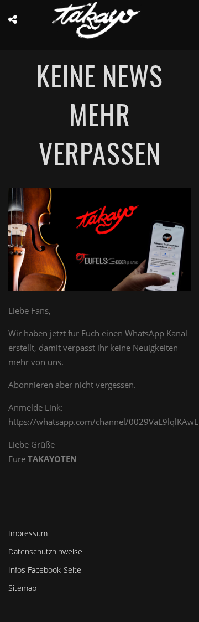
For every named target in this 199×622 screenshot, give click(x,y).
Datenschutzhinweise (45, 551)
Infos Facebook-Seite (44, 569)
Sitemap (22, 588)
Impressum (28, 533)
